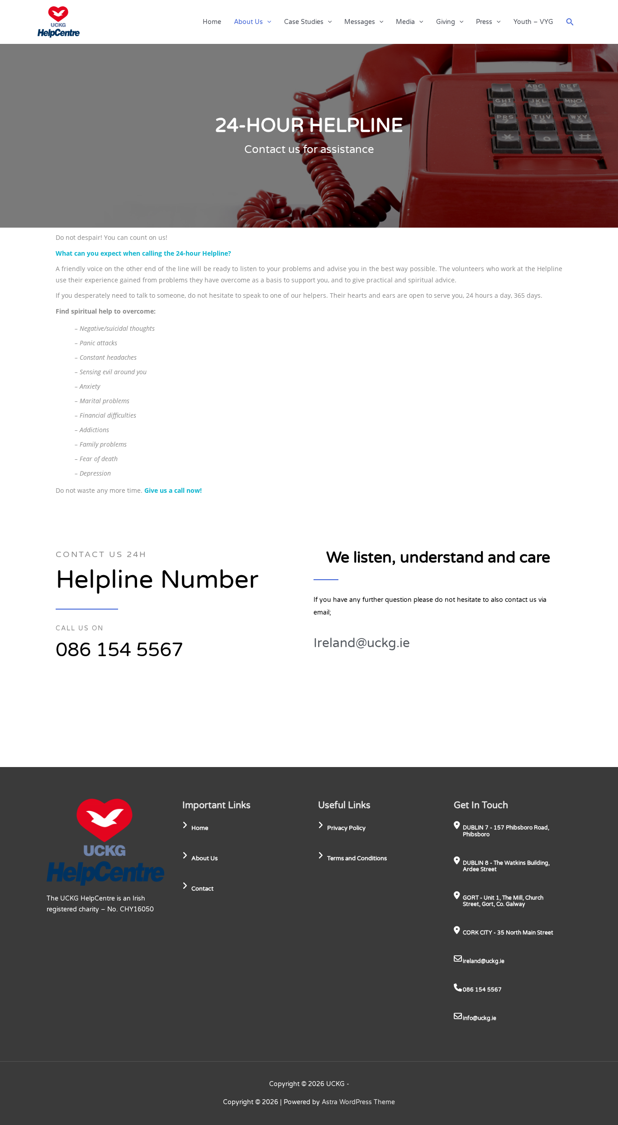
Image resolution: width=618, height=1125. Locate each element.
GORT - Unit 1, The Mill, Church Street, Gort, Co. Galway (503, 901)
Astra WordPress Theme (358, 1102)
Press (484, 22)
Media (405, 22)
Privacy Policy (346, 828)
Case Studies (303, 22)
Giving (445, 22)
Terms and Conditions (357, 858)
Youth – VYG (533, 22)
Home (212, 22)
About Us (248, 22)
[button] (267, 22)
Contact (202, 888)
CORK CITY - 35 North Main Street (508, 933)
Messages (359, 22)
